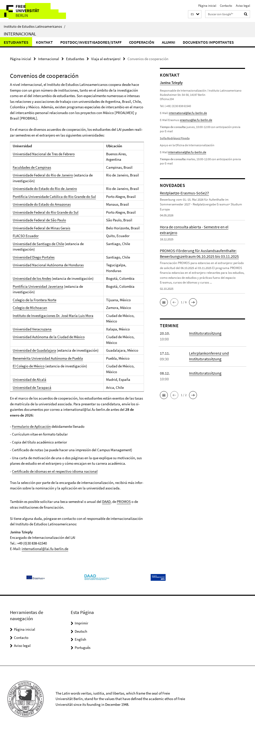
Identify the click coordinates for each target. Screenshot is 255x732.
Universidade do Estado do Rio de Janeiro (45, 188)
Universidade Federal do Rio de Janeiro (43, 175)
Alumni (168, 42)
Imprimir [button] (81, 623)
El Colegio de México (29, 366)
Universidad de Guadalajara (34, 350)
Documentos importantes (208, 42)
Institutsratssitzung (205, 333)
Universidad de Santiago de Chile (38, 243)
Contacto (226, 5)
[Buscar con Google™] (246, 14)
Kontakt (44, 42)
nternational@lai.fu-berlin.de (187, 152)
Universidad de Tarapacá (32, 387)
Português (82, 647)
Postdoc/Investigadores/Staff (91, 42)
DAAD (106, 501)
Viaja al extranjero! (106, 58)
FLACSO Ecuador (26, 235)
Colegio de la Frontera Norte (34, 299)
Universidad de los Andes (32, 278)
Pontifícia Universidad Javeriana (38, 286)
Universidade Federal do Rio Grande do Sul (45, 212)
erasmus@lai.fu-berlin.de (196, 120)
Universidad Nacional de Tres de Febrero (44, 153)
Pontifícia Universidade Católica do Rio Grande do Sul (54, 196)
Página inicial (207, 5)
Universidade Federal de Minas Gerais (41, 228)
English (80, 639)
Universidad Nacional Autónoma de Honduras (48, 265)
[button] (194, 14)
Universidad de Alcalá (29, 379)
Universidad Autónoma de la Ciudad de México (49, 336)
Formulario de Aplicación (31, 426)
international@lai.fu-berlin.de (45, 548)
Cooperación (141, 42)
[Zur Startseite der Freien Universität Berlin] (33, 11)
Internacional (20, 34)
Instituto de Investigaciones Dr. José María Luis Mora (53, 315)
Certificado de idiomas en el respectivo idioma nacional (55, 471)
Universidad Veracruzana (32, 329)
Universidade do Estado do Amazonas (42, 204)
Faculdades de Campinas (32, 167)
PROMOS (124, 501)
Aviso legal (243, 5)
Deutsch (81, 631)
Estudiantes (16, 42)
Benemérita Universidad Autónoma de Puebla (48, 358)
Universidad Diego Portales (34, 257)
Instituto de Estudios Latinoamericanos (34, 26)
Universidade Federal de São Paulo (39, 220)
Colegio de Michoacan (30, 307)
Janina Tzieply (171, 82)
